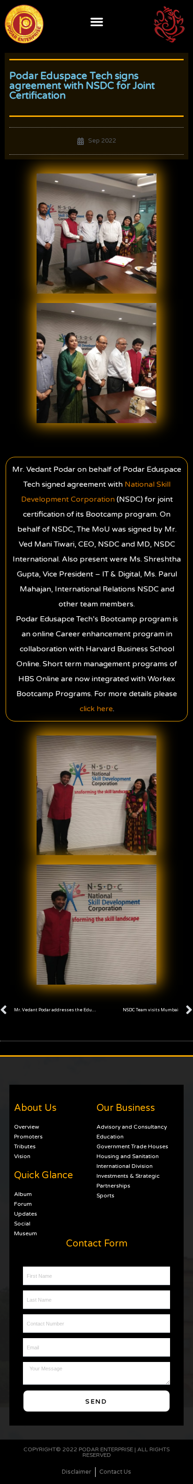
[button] (96, 21)
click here (96, 708)
